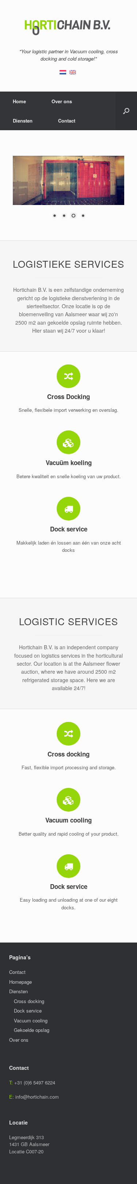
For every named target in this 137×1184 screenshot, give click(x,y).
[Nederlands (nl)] (63, 71)
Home (19, 101)
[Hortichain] (68, 26)
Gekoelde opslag (31, 1029)
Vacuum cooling (30, 1020)
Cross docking (29, 1001)
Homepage (20, 981)
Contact (66, 120)
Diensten (23, 120)
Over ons (62, 101)
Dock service (28, 1010)
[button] (126, 111)
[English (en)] (72, 71)
